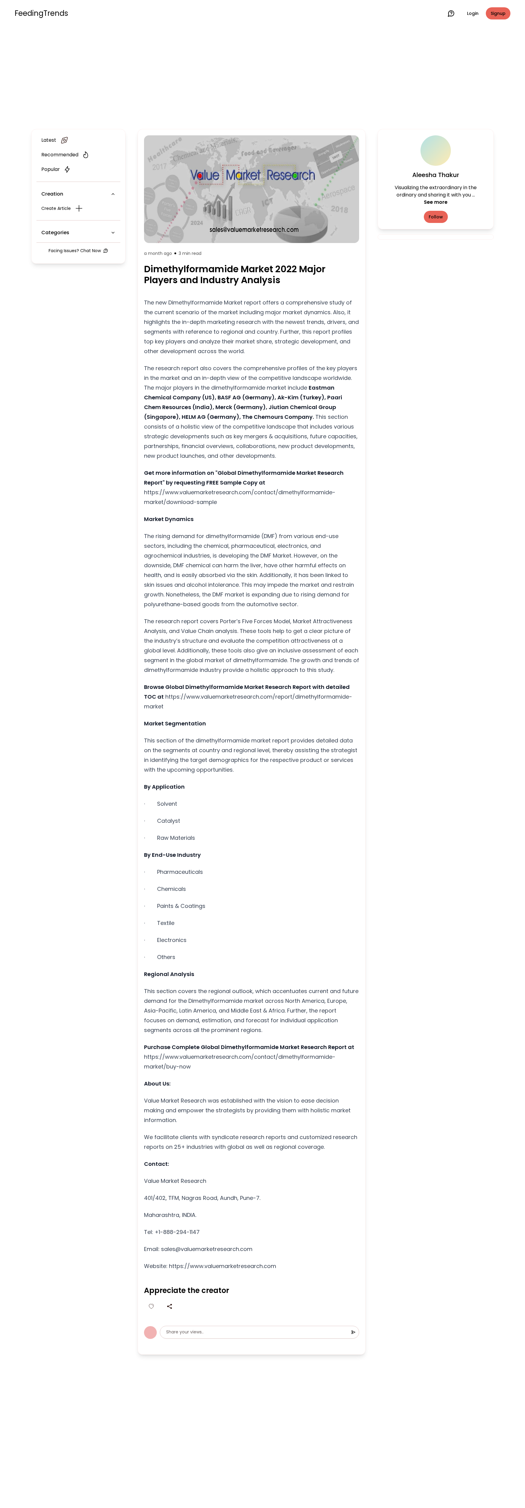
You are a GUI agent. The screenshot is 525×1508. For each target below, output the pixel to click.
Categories (55, 232)
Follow (436, 217)
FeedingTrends (41, 13)
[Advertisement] (262, 76)
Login (473, 13)
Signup (498, 13)
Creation (52, 193)
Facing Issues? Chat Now (75, 251)
